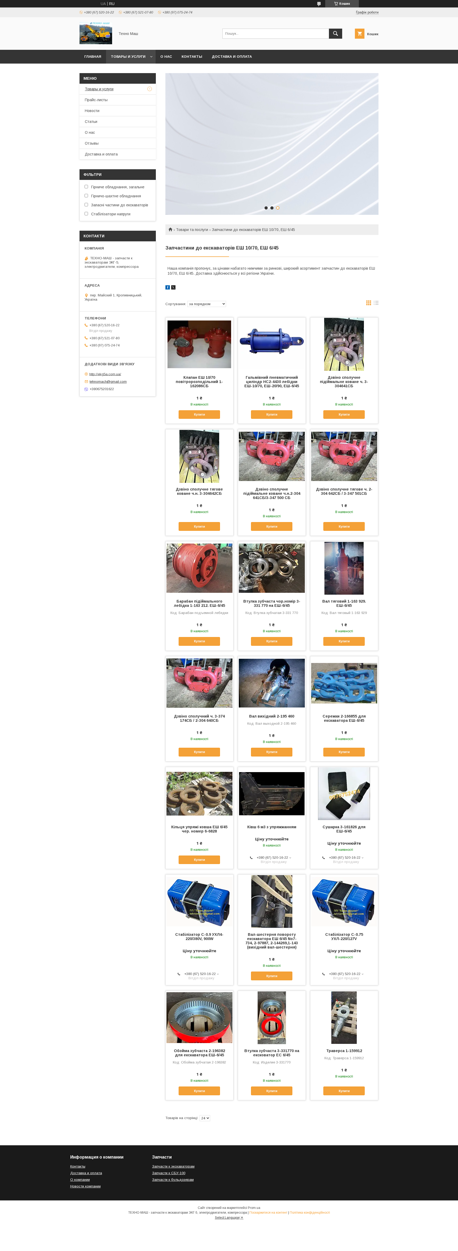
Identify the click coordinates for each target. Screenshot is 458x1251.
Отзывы (92, 143)
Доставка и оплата (232, 57)
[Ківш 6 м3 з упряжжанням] (272, 793)
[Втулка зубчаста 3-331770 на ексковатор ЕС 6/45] (272, 1017)
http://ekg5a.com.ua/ (105, 374)
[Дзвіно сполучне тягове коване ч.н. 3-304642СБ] (199, 455)
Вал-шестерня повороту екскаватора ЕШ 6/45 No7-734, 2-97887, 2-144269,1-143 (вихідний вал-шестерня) (271, 940)
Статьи (91, 121)
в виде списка (376, 304)
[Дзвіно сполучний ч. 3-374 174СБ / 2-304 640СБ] (199, 682)
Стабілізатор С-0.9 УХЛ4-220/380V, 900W (199, 936)
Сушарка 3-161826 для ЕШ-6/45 (344, 829)
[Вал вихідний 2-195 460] (272, 682)
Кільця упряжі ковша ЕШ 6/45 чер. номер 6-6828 (199, 829)
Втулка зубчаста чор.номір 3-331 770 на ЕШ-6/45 (271, 603)
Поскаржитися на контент (268, 1212)
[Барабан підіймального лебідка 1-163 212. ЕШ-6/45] (199, 567)
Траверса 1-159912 (344, 1051)
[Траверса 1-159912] (344, 1017)
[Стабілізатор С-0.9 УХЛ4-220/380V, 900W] (199, 901)
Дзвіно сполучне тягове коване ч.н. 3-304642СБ (199, 491)
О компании (80, 1180)
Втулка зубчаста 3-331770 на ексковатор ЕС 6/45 (271, 1053)
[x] (173, 288)
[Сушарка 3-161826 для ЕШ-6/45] (344, 793)
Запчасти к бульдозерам (173, 1180)
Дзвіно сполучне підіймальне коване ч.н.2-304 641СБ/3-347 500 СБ (271, 493)
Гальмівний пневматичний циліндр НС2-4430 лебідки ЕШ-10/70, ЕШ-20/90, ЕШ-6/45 (271, 381)
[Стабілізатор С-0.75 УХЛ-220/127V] (344, 901)
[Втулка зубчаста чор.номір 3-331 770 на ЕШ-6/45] (272, 567)
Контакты (192, 57)
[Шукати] (335, 34)
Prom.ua (254, 1208)
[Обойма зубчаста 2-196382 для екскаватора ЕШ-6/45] (199, 1017)
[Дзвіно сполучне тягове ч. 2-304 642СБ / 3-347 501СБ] (344, 455)
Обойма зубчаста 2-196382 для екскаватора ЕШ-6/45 (199, 1053)
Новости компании (85, 1186)
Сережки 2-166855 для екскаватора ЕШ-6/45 (344, 718)
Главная (92, 57)
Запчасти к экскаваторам (173, 1166)
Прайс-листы (96, 100)
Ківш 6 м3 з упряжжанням (271, 827)
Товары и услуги (128, 57)
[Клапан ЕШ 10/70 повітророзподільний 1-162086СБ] (199, 344)
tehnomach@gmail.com (108, 382)
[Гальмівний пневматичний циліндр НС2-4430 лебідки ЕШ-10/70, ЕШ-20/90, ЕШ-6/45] (272, 344)
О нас (166, 57)
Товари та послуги (192, 230)
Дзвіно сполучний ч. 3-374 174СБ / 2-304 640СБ (199, 718)
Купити (199, 414)
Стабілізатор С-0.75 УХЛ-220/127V (344, 936)
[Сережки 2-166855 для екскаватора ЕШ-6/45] (344, 682)
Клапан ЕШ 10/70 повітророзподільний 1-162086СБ (199, 381)
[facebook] (167, 288)
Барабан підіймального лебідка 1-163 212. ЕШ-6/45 (199, 603)
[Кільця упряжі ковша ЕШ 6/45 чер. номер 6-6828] (199, 793)
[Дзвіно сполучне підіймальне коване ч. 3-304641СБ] (344, 344)
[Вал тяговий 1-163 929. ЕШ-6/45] (344, 567)
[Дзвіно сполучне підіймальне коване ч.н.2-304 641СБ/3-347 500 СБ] (272, 455)
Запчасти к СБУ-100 (168, 1173)
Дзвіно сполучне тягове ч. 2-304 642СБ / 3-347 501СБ (344, 491)
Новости (92, 111)
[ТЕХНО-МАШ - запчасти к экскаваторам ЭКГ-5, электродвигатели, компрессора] (96, 43)
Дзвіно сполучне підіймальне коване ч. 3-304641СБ (344, 381)
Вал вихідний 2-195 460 (271, 716)
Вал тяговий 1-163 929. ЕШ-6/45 (344, 603)
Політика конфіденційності (310, 1212)
